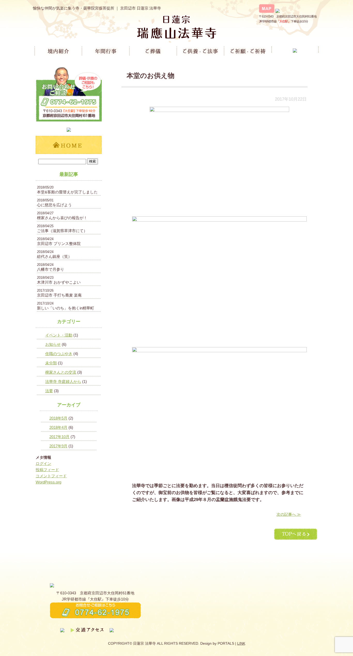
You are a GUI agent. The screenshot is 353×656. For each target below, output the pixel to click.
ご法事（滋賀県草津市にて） (62, 230)
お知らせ (53, 344)
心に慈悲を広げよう (54, 205)
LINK (241, 643)
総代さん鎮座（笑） (54, 256)
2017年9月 (58, 446)
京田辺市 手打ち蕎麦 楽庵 (59, 295)
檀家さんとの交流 (60, 372)
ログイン (43, 463)
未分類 (51, 363)
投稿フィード (47, 470)
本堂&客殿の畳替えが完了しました (67, 192)
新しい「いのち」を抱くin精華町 (65, 308)
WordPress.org (48, 482)
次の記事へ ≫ (289, 514)
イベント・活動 (58, 335)
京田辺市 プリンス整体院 (59, 243)
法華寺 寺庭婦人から (63, 381)
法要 (49, 391)
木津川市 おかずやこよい (59, 282)
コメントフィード (51, 476)
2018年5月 (58, 418)
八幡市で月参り (50, 269)
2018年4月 (58, 427)
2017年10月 (59, 436)
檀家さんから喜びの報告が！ (62, 218)
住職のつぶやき (58, 353)
